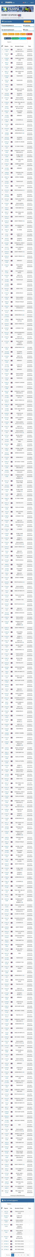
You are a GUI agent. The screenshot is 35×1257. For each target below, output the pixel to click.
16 (23, 133)
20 (22, 130)
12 (21, 240)
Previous (8, 1255)
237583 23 (6, 1246)
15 (22, 68)
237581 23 (6, 1241)
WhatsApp (15, 38)
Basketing (28, 21)
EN (25, 2)
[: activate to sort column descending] (2, 46)
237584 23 (6, 1249)
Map (18, 34)
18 (21, 478)
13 (21, 95)
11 (23, 190)
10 (23, 221)
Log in (32, 2)
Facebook (8, 38)
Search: (9, 42)
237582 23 (6, 1244)
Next (28, 1255)
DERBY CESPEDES (9, 14)
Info (5, 34)
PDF (29, 38)
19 (21, 156)
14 (22, 423)
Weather (12, 34)
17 (21, 445)
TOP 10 (30, 34)
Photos (23, 34)
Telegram (23, 38)
